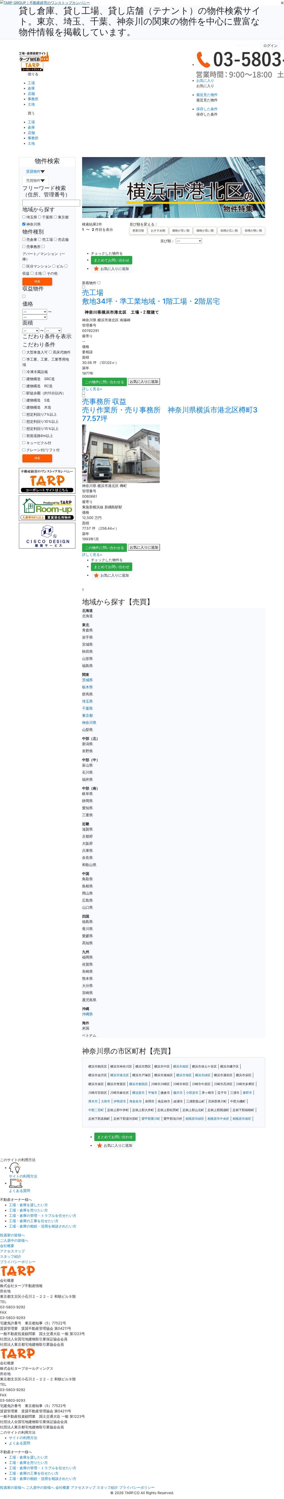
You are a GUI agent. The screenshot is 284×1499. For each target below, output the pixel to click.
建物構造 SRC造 (40, 379)
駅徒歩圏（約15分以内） (45, 393)
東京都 (63, 217)
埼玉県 (31, 217)
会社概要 (7, 1246)
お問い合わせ (111, 260)
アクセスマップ (12, 1251)
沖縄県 (87, 1014)
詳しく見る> (92, 389)
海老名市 (135, 1101)
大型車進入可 (36, 352)
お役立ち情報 (103, 45)
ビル (59, 266)
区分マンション (38, 266)
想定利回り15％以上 (42, 428)
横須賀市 (138, 1092)
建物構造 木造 (38, 407)
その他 (52, 273)
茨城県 (87, 680)
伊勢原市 (120, 1101)
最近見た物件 (207, 94)
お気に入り (205, 80)
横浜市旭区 (184, 1075)
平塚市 (152, 1092)
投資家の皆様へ (12, 1235)
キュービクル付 (38, 443)
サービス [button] (47, 45)
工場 (31, 83)
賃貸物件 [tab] (33, 171)
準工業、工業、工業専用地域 (45, 362)
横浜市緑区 (203, 1075)
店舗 (31, 93)
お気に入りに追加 (144, 381)
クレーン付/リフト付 (42, 450)
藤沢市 (178, 1092)
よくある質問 (127, 45)
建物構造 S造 (37, 400)
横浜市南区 (181, 1066)
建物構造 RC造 (39, 386)
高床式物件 (61, 352)
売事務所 (33, 246)
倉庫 (31, 88)
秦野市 (247, 1092)
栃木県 (87, 687)
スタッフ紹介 (10, 1256)
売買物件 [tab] (33, 180)
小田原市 (192, 1092)
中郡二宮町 (96, 1110)
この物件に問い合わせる (104, 382)
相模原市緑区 (194, 1118)
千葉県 (47, 217)
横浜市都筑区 (138, 1084)
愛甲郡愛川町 (151, 1118)
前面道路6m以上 (39, 435)
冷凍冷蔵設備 (36, 371)
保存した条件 (207, 109)
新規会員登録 (245, 45)
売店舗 (63, 239)
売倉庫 (31, 239)
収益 (26, 273)
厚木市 (93, 1101)
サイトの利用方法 (74, 45)
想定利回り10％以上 (42, 421)
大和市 (105, 1101)
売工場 (47, 239)
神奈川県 (33, 224)
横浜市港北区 (119, 1075)
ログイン (270, 45)
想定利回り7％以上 (41, 414)
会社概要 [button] (27, 45)
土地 (31, 104)
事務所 (33, 99)
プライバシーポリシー (18, 1261)
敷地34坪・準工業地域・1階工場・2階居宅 (151, 296)
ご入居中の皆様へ (14, 1240)
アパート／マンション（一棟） (43, 256)
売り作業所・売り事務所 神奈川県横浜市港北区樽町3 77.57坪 (173, 410)
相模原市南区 (242, 1118)
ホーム (11, 45)
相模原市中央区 (218, 1118)
